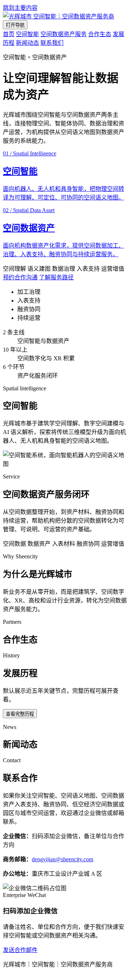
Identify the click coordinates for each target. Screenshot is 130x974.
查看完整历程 (20, 714)
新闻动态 (27, 43)
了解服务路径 (56, 277)
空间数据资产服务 (63, 34)
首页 (8, 34)
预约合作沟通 (20, 277)
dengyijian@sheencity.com (62, 859)
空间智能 (27, 34)
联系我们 (52, 43)
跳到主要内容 (20, 8)
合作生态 (99, 34)
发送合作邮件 (20, 950)
